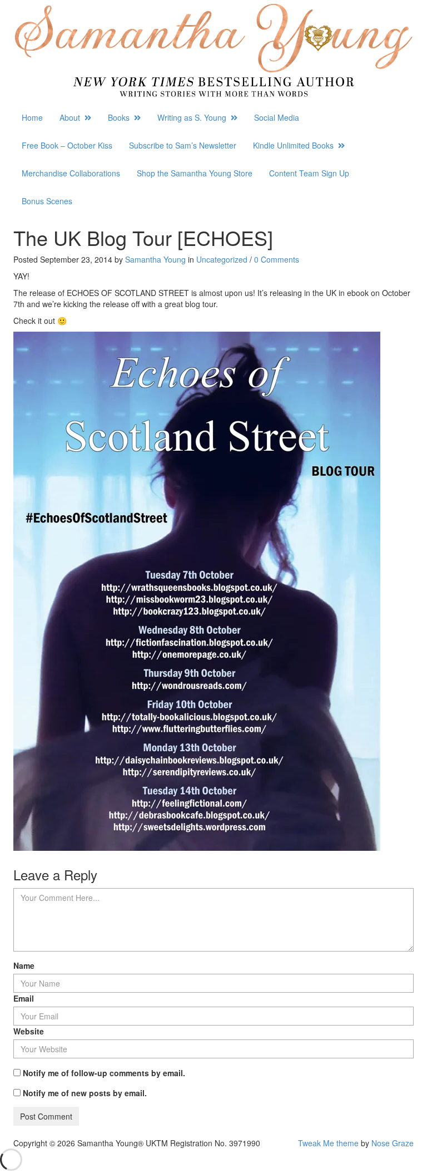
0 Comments (276, 259)
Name (23, 965)
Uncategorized (221, 259)
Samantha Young (155, 259)
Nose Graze (392, 1143)
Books (121, 117)
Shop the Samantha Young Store (194, 173)
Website (28, 1031)
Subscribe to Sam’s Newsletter (182, 145)
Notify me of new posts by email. (85, 1092)
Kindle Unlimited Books (295, 145)
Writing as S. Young (194, 117)
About (72, 117)
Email (23, 998)
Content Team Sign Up (309, 173)
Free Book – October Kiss (67, 145)
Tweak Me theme (328, 1143)
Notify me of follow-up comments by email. (104, 1072)
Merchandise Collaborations (71, 173)
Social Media (276, 117)
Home (32, 117)
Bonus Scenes (47, 200)
